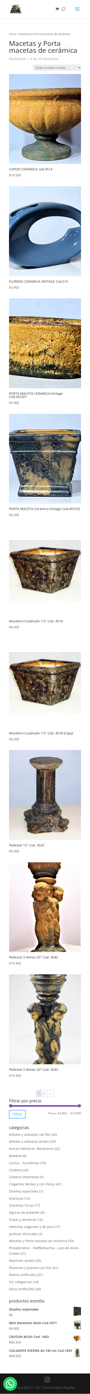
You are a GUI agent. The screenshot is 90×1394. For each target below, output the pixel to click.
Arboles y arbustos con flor (29, 1134)
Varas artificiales (21, 1289)
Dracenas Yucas (21, 1205)
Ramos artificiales (22, 1274)
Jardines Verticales (23, 1234)
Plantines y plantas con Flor (30, 1268)
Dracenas (16, 1198)
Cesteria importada (24, 1177)
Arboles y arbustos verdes (29, 1141)
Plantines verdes (22, 1260)
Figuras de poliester (24, 1212)
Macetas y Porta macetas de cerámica (38, 1241)
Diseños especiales (23, 1191)
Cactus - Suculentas (24, 1163)
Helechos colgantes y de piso (31, 1227)
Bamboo (15, 1156)
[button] (10, 1384)
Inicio (12, 34)
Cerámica (16, 1170)
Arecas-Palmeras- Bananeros (31, 1148)
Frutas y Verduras (22, 1219)
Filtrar (17, 1114)
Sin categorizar (20, 1282)
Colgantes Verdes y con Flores (32, 1184)
